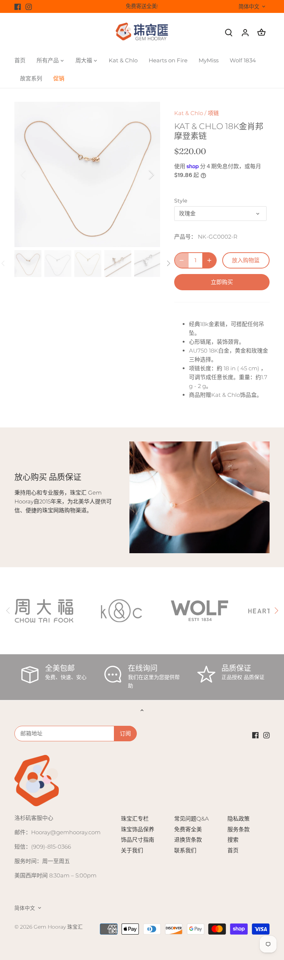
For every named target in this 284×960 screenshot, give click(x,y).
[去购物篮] (261, 32)
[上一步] (32, 174)
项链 (213, 113)
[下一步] (141, 174)
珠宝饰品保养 (137, 829)
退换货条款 (188, 839)
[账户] (245, 32)
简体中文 (249, 7)
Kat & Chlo (188, 113)
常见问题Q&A (191, 818)
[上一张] (8, 611)
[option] (87, 174)
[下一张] (276, 611)
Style (180, 201)
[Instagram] (29, 6)
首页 (233, 850)
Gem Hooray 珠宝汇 (58, 927)
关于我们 (132, 850)
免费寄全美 (188, 829)
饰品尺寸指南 (137, 839)
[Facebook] (17, 6)
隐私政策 (238, 818)
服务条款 (238, 829)
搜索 (233, 839)
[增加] (209, 260)
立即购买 (222, 281)
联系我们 (185, 850)
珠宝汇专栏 (135, 818)
